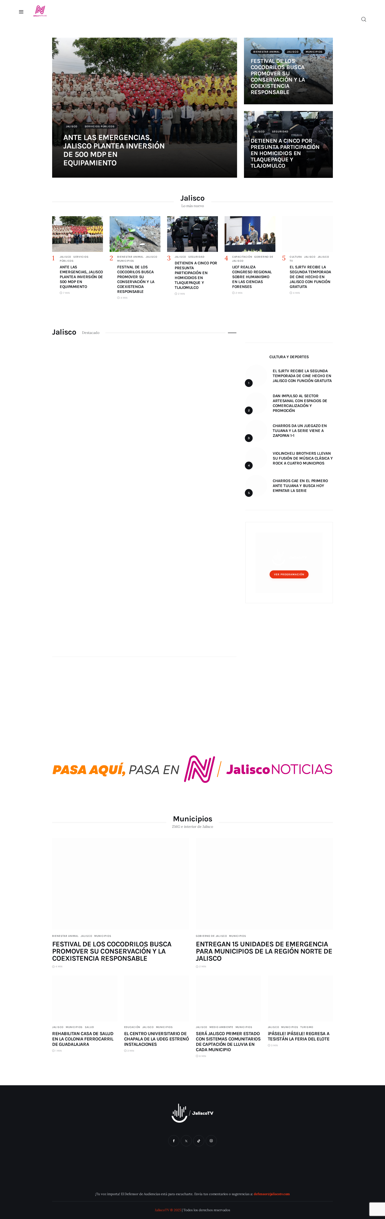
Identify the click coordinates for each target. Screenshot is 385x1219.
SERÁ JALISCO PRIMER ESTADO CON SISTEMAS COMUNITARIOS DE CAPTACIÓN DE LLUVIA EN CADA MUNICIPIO (228, 1041)
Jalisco (71, 126)
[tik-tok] (198, 1140)
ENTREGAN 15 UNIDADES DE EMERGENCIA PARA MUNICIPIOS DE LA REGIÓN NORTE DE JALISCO (264, 951)
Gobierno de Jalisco (211, 935)
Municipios (314, 51)
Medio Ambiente (221, 1027)
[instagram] (211, 1140)
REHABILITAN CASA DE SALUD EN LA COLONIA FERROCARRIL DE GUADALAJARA (82, 1039)
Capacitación (242, 256)
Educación (132, 1027)
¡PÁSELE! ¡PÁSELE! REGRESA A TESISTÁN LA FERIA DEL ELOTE (299, 1036)
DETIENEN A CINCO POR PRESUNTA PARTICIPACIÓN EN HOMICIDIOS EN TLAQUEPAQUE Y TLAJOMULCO (285, 153)
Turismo (306, 1027)
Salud (89, 1027)
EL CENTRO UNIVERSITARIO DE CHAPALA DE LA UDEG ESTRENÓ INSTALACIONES (156, 1039)
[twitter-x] (186, 1140)
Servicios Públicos (100, 126)
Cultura (296, 256)
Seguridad (280, 131)
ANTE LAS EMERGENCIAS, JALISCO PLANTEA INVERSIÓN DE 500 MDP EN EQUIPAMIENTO (114, 150)
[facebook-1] (173, 1140)
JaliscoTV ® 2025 (168, 1210)
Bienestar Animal (266, 51)
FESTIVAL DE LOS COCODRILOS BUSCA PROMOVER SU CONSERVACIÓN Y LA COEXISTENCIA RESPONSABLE (278, 77)
